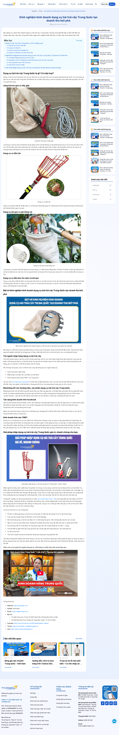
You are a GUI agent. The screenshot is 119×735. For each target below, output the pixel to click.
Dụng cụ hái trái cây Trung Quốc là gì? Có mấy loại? (24, 43)
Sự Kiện (80, 4)
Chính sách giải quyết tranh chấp (40, 712)
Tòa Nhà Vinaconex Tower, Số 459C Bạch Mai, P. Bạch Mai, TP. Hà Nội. (88, 696)
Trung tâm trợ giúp (61, 695)
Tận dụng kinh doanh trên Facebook (19, 62)
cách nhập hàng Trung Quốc (20, 382)
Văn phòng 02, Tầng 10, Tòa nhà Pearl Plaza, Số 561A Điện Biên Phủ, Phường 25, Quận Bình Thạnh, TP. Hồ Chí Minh (87, 707)
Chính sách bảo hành (36, 705)
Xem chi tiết (9, 667)
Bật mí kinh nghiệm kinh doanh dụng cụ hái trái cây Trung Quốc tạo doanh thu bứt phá (36, 55)
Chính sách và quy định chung (39, 720)
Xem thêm (80, 639)
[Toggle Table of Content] (79, 40)
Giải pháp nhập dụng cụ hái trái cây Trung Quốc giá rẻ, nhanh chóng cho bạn (33, 67)
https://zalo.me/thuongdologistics (21, 629)
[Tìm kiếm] (96, 4)
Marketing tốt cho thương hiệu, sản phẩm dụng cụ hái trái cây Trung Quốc (31, 60)
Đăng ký (112, 4)
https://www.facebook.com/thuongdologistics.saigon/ (31, 623)
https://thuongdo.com (21, 605)
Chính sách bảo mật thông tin (39, 701)
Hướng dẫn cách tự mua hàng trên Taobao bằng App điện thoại (43, 664)
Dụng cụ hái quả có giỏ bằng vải (18, 50)
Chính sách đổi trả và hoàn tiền (39, 724)
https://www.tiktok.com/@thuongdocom (25, 626)
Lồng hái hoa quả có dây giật (17, 45)
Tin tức (73, 4)
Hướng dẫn (51, 4)
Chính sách (63, 4)
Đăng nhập (104, 4)
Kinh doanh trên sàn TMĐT (17, 65)
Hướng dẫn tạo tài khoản (63, 699)
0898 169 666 (85, 720)
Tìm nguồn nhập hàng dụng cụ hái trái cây (21, 57)
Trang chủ (34, 11)
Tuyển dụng (89, 4)
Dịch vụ (31, 4)
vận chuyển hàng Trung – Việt (47, 499)
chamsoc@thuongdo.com (20, 611)
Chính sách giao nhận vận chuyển (40, 709)
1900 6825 (86, 716)
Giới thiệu (23, 4)
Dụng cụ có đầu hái (14, 48)
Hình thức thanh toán (36, 728)
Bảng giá (40, 4)
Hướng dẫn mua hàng (62, 703)
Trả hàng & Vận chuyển (63, 707)
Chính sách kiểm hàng (36, 716)
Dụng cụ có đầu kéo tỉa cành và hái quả (21, 52)
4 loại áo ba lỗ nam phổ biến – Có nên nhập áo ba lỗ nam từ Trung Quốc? (71, 664)
